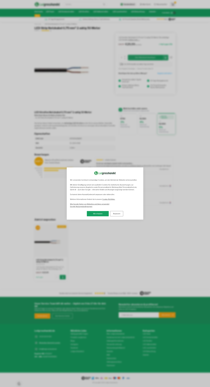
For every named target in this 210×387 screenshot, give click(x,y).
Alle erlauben (97, 214)
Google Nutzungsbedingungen (81, 206)
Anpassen (116, 214)
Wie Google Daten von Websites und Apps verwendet (89, 204)
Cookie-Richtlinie (108, 199)
